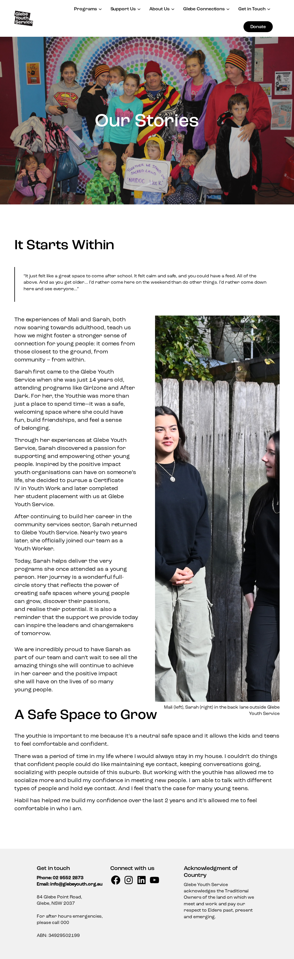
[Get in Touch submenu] (268, 8)
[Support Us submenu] (139, 8)
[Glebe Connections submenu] (228, 8)
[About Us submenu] (173, 8)
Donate (258, 27)
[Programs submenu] (100, 8)
